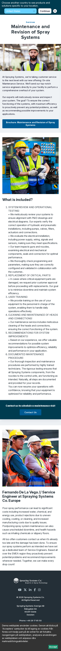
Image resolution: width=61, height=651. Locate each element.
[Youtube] (19, 589)
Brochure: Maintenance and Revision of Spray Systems (30, 123)
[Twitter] (25, 589)
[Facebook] (35, 589)
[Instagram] (39, 589)
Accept (53, 646)
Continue (45, 11)
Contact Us (30, 412)
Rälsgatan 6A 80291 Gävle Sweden (30, 610)
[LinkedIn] (30, 589)
